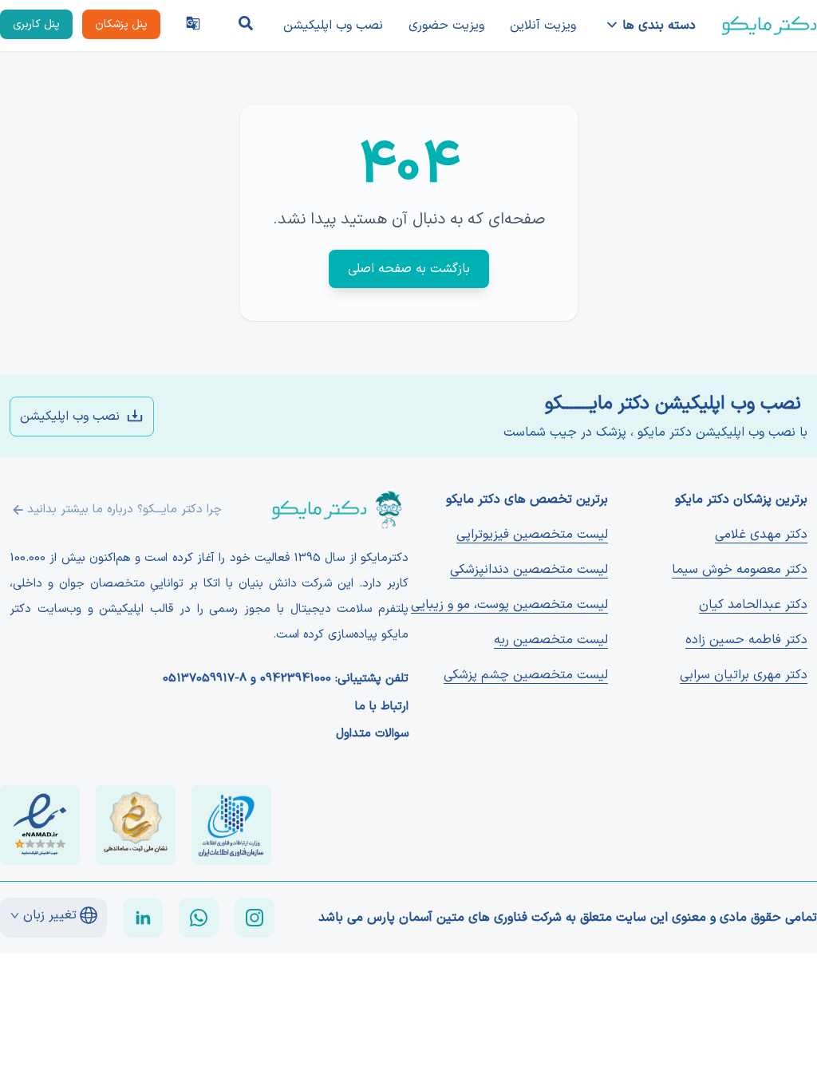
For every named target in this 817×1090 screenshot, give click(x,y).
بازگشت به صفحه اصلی (409, 268)
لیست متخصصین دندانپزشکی (529, 569)
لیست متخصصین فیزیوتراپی (532, 534)
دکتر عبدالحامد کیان (753, 604)
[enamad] (40, 825)
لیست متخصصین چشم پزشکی (526, 675)
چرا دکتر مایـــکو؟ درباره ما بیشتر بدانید (124, 509)
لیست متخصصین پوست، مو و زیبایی (509, 604)
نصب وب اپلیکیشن (333, 25)
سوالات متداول (372, 734)
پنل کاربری (36, 24)
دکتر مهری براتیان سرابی (743, 675)
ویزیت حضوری (446, 25)
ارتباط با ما (381, 707)
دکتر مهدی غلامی (761, 534)
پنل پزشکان (121, 24)
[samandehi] (136, 825)
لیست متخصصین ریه (551, 640)
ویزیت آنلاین (543, 25)
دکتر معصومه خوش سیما (739, 569)
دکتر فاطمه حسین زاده (746, 640)
